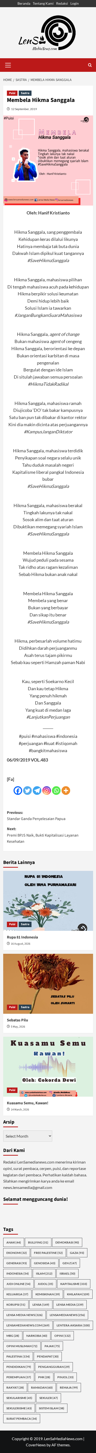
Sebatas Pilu (17, 1020)
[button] (8, 64)
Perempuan (18, 1377)
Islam (44, 1273)
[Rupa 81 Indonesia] (48, 901)
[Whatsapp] (56, 790)
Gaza (77, 1253)
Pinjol (65, 1377)
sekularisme (19, 1398)
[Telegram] (37, 790)
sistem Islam (51, 1408)
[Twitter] (27, 790)
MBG (12, 1336)
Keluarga (17, 1294)
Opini (62, 1336)
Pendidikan (18, 1367)
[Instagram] (46, 790)
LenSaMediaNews (67, 1315)
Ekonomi (16, 1253)
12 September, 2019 (24, 109)
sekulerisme (19, 1408)
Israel (67, 1273)
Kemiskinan (47, 1294)
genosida (44, 1263)
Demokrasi (67, 1242)
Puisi (12, 93)
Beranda (23, 3)
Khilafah (78, 1294)
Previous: (36, 816)
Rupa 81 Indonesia (22, 937)
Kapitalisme (73, 1284)
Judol (45, 1284)
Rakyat (15, 1387)
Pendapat (48, 1356)
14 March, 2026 (20, 1110)
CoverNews (36, 1444)
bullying (38, 1242)
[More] (66, 790)
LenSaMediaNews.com (27, 1325)
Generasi (16, 1263)
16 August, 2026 (20, 944)
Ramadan (42, 1387)
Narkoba (36, 1336)
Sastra (25, 93)
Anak (13, 1242)
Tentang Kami (43, 3)
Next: (43, 835)
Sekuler (48, 1398)
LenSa (40, 1304)
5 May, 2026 (18, 1027)
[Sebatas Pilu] (48, 984)
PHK (44, 1377)
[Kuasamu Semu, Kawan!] (48, 1067)
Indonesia (17, 1273)
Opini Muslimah (21, 1346)
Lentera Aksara (73, 1325)
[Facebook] (18, 790)
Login (74, 3)
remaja (69, 1387)
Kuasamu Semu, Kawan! (27, 1103)
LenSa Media (69, 1304)
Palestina (18, 1356)
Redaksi (62, 3)
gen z (70, 1263)
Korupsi (15, 1304)
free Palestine (48, 1253)
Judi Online (18, 1284)
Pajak (52, 1346)
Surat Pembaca (21, 1418)
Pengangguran (54, 1367)
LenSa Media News (24, 1315)
